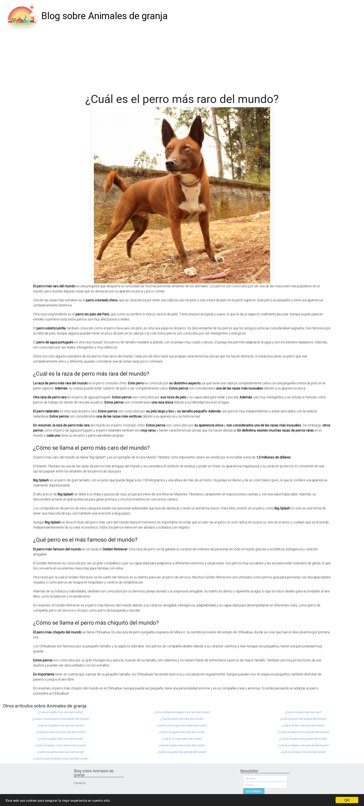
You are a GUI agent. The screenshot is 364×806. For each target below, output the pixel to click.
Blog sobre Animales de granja (104, 15)
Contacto (80, 783)
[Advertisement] (182, 60)
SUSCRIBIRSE (254, 791)
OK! (347, 800)
